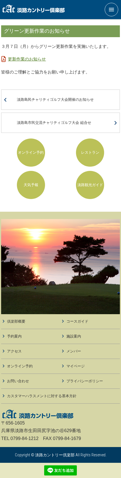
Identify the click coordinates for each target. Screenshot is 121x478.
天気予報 (31, 185)
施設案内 (73, 336)
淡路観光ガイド (90, 185)
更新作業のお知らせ (27, 59)
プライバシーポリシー (84, 381)
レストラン (90, 152)
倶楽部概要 (16, 321)
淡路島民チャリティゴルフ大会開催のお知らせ (55, 99)
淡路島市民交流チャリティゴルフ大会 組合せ (54, 122)
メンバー (73, 351)
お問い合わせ (18, 381)
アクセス (14, 351)
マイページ (75, 366)
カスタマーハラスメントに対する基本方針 (42, 396)
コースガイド (77, 321)
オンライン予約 (31, 152)
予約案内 (14, 336)
